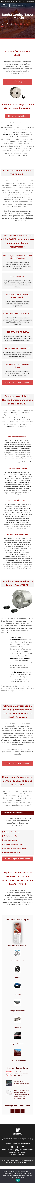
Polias (17, 977)
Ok (18, 1180)
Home (3, 24)
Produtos (10, 24)
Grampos (17, 1027)
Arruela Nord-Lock (17, 961)
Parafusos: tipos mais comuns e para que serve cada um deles (21, 1073)
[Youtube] (23, 1111)
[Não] (33, 1176)
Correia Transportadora (17, 1060)
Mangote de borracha (17, 1044)
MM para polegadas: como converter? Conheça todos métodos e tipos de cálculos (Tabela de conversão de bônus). (21, 1094)
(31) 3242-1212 (13, 1152)
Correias (17, 994)
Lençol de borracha (17, 1011)
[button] (32, 5)
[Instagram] (17, 1111)
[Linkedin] (12, 1111)
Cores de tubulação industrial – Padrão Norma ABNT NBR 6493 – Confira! (21, 1083)
